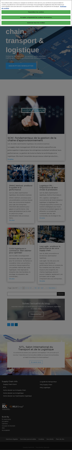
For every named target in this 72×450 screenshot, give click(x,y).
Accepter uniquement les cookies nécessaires (36, 17)
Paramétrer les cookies (36, 12)
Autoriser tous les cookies (36, 22)
